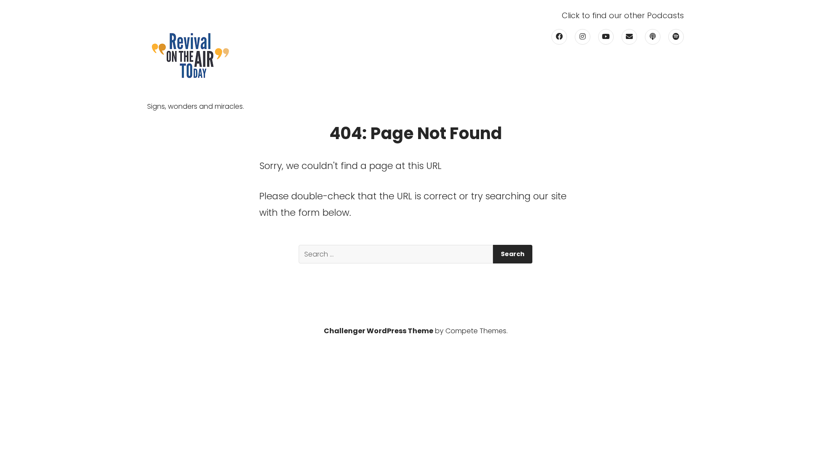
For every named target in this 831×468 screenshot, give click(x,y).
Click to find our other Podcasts (623, 15)
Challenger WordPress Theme (378, 331)
